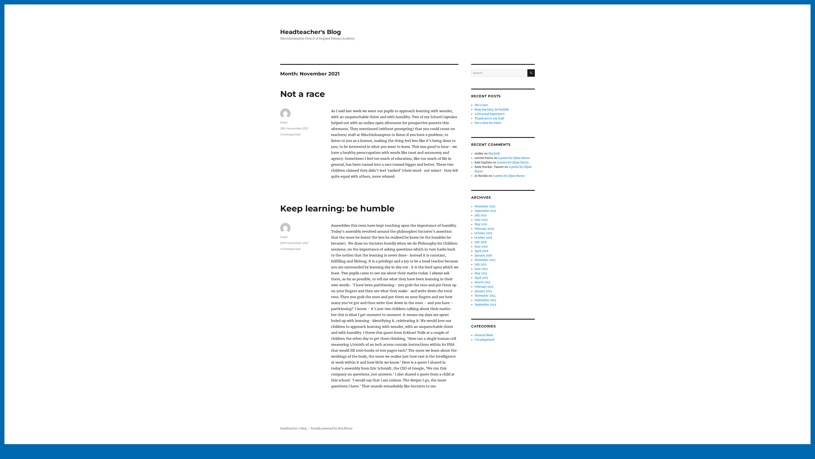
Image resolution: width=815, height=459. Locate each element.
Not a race (302, 94)
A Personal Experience (490, 114)
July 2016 (481, 242)
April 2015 (481, 278)
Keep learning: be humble (337, 208)
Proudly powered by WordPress (332, 428)
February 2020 (484, 229)
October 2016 (483, 237)
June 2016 (481, 246)
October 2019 (483, 233)
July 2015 (481, 264)
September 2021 (485, 211)
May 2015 (481, 273)
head (283, 122)
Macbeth (494, 153)
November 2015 (485, 260)
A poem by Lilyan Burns (514, 158)
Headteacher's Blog (310, 31)
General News (484, 335)
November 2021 (485, 206)
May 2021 (481, 224)
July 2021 (481, 215)
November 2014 (485, 296)
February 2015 (484, 287)
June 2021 (481, 220)
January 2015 (483, 291)
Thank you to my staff (489, 118)
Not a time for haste (488, 123)
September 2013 (485, 304)
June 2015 (481, 269)
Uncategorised (290, 134)
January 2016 (483, 255)
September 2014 (485, 300)
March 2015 (482, 282)
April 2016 (481, 251)
